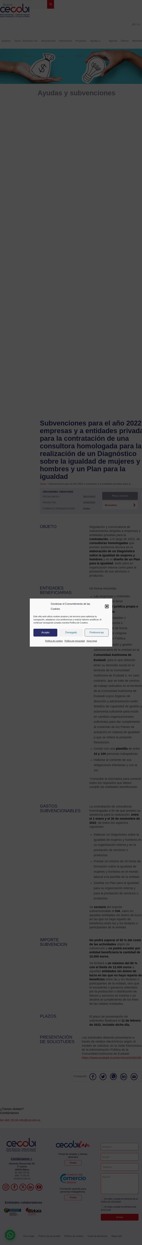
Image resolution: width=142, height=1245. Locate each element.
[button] (107, 606)
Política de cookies (54, 641)
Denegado (71, 632)
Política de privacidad (75, 641)
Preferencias (97, 632)
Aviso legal (92, 641)
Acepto (45, 632)
